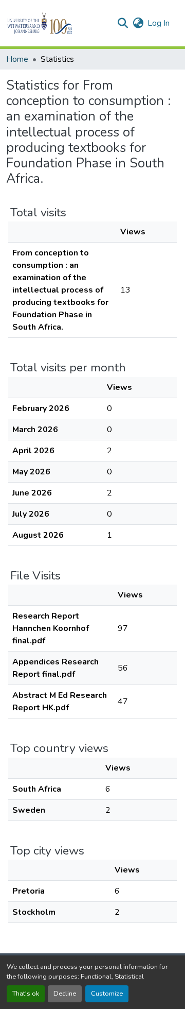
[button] (57, 23)
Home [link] (17, 59)
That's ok (25, 993)
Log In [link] (158, 23)
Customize (107, 993)
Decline (64, 993)
